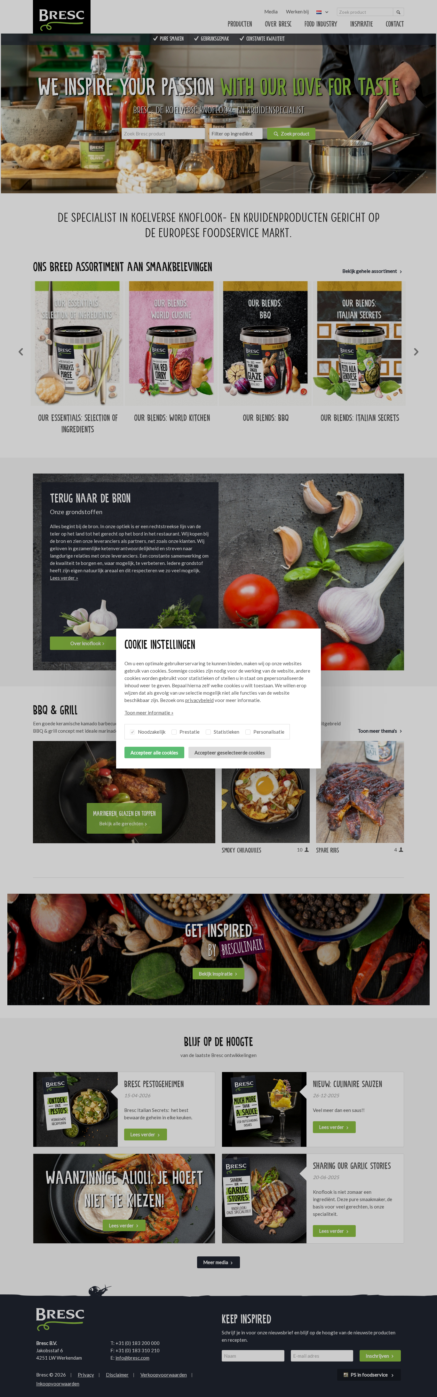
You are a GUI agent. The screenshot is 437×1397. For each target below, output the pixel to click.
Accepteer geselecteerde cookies (230, 752)
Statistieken (226, 732)
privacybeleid (199, 700)
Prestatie (189, 732)
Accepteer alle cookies (154, 752)
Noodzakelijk (151, 732)
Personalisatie (268, 732)
